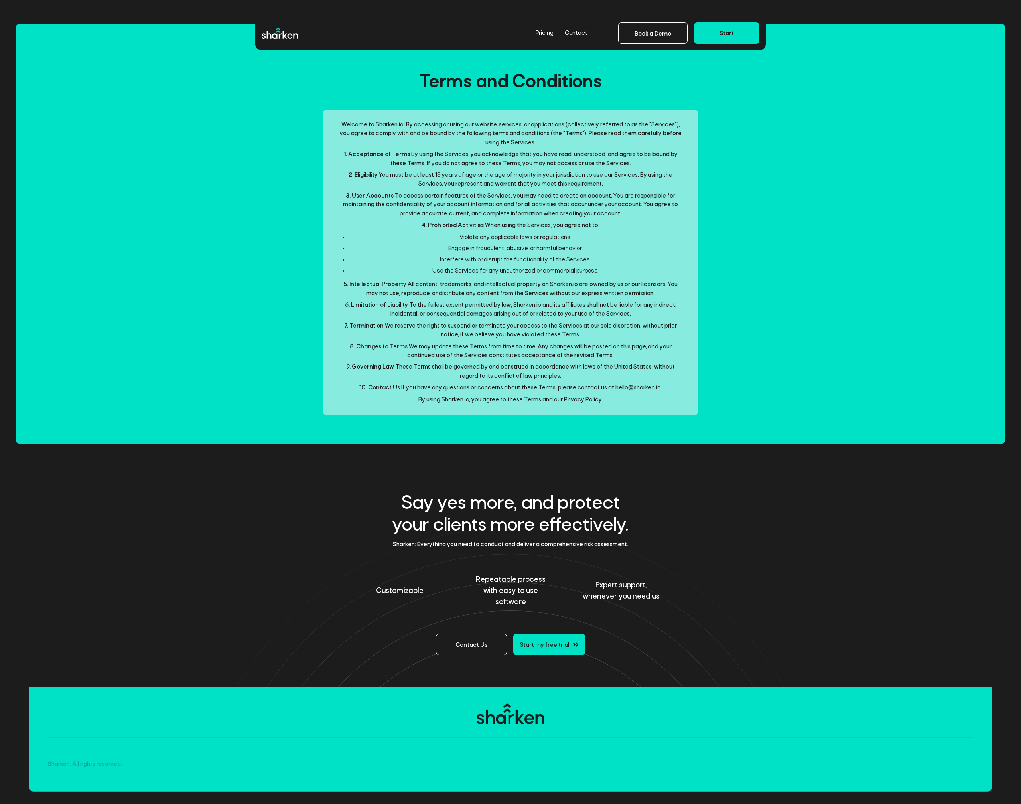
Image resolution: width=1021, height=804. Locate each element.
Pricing (538, 33)
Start (726, 33)
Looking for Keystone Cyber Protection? (919, 774)
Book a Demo (653, 34)
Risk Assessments (889, 764)
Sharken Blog (882, 755)
